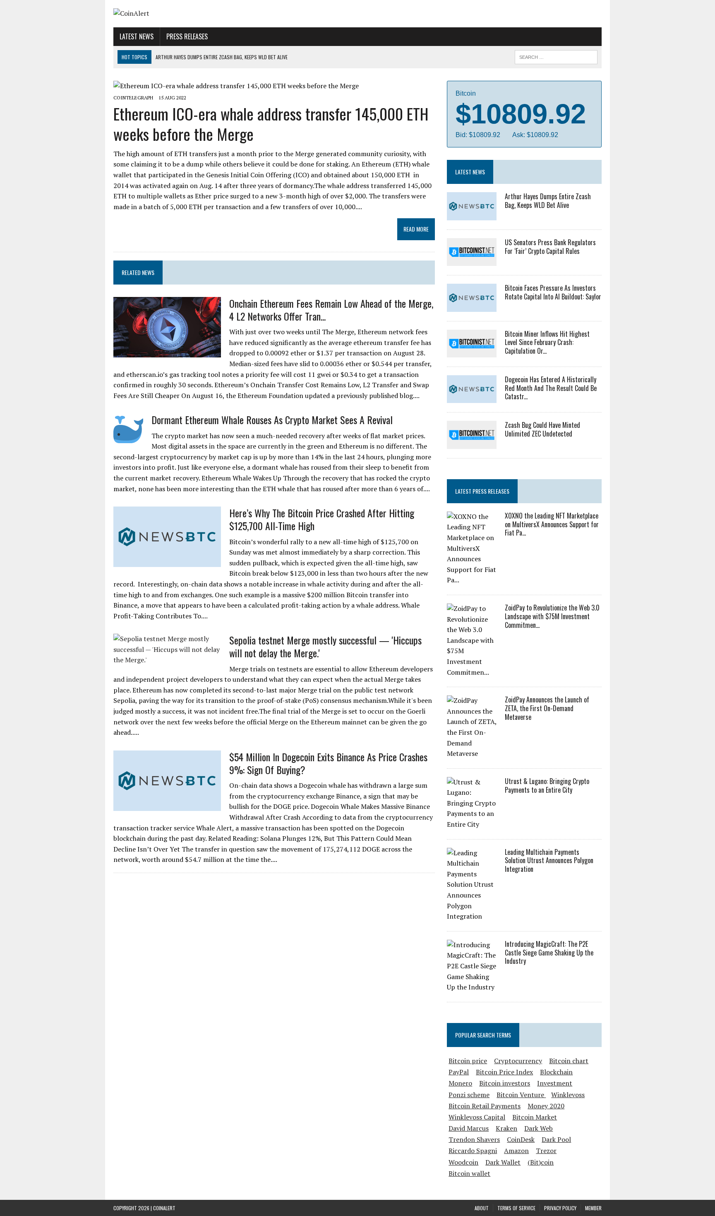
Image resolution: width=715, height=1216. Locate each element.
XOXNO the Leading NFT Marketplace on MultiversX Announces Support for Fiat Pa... (552, 524)
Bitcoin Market (534, 1117)
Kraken (506, 1128)
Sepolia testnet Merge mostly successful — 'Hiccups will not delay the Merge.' (325, 646)
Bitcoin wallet (469, 1173)
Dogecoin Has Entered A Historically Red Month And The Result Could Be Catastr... (551, 388)
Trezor (546, 1150)
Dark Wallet (503, 1162)
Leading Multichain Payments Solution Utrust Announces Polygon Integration (549, 860)
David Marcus (469, 1128)
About (482, 1207)
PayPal (459, 1071)
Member (593, 1207)
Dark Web (538, 1128)
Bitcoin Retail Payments (485, 1105)
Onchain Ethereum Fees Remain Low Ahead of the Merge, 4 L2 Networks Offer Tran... (331, 309)
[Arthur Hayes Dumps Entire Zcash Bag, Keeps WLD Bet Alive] (472, 214)
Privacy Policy (560, 1207)
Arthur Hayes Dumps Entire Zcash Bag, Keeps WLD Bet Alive (548, 200)
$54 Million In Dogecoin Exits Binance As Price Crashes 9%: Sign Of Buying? (328, 763)
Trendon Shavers (474, 1139)
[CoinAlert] (190, 13)
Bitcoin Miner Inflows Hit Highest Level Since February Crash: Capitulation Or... (547, 342)
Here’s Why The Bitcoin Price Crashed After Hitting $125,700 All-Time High (321, 519)
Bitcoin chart (568, 1060)
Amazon (516, 1150)
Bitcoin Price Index (504, 1071)
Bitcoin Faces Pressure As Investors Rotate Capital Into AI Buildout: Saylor (553, 292)
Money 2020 (546, 1105)
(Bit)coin (541, 1162)
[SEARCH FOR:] (556, 56)
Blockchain (556, 1071)
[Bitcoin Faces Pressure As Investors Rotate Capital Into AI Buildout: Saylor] (472, 306)
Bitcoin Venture (521, 1094)
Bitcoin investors (504, 1083)
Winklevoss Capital (477, 1117)
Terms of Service (516, 1207)
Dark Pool (556, 1139)
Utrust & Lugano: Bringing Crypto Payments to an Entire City (547, 785)
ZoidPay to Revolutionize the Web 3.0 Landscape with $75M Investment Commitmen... (552, 616)
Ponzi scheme (469, 1094)
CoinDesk (521, 1139)
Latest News (137, 36)
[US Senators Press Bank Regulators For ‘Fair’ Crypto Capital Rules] (472, 260)
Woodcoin (463, 1162)
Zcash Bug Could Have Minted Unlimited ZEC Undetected (542, 429)
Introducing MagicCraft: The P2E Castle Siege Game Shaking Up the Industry (549, 952)
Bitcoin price (468, 1060)
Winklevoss (568, 1094)
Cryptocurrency (518, 1060)
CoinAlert (164, 1207)
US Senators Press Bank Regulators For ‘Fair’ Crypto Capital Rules (550, 246)
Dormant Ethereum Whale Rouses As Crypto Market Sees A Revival (272, 419)
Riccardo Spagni (473, 1150)
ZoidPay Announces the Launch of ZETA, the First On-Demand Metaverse (547, 708)
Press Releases (187, 36)
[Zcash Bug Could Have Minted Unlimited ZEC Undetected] (472, 443)
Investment (554, 1083)
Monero (460, 1083)
